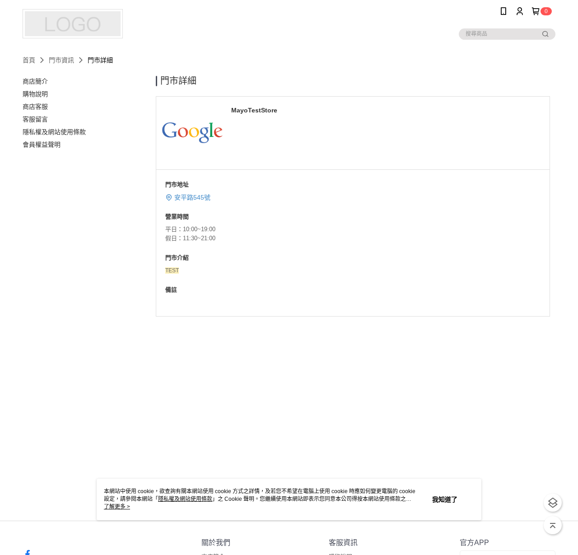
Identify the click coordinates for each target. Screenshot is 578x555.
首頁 (29, 60)
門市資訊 (61, 60)
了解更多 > (117, 507)
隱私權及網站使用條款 (185, 499)
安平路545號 (192, 197)
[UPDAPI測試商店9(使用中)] (73, 23)
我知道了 (444, 499)
